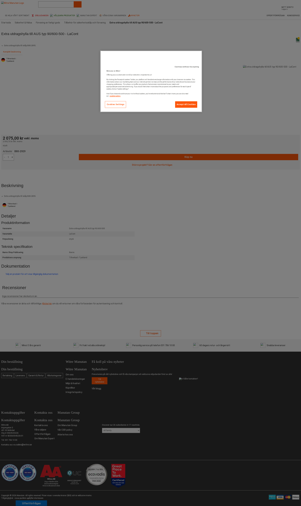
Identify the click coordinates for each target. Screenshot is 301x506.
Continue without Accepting (187, 67)
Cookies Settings (115, 104)
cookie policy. (115, 96)
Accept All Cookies (186, 104)
